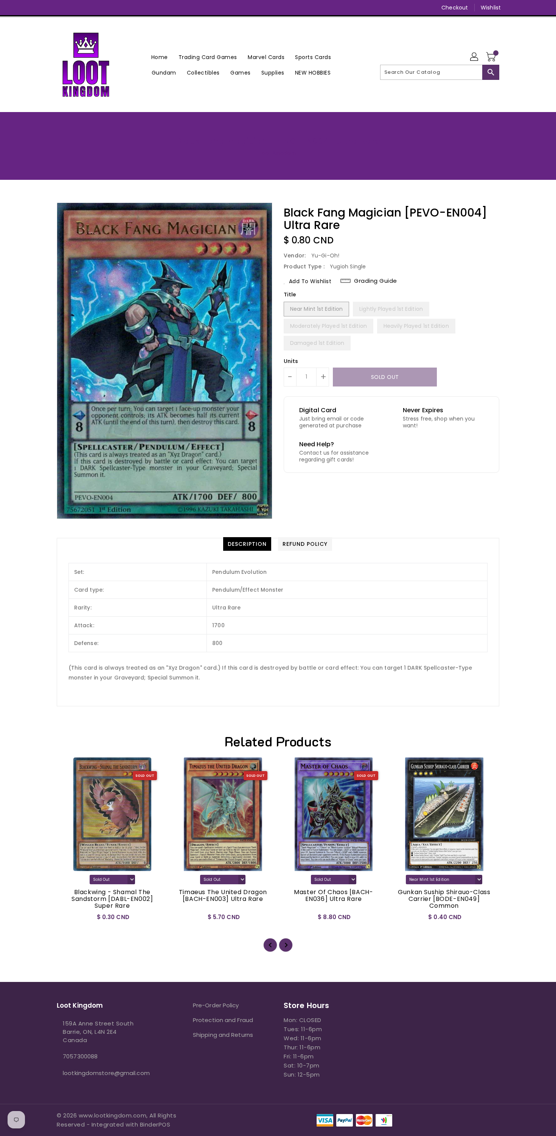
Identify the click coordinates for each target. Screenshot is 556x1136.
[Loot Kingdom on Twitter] (60, 7)
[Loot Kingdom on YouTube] (89, 7)
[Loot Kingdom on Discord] (103, 7)
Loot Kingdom (277, 153)
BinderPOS (155, 1124)
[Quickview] (68, 919)
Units (291, 361)
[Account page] (474, 57)
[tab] (247, 544)
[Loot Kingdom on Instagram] (75, 7)
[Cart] (491, 57)
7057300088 (80, 1056)
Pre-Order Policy (216, 1005)
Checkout (454, 7)
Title (290, 294)
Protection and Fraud (223, 1020)
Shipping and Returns (223, 1035)
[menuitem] (159, 57)
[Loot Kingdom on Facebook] (46, 7)
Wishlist (491, 7)
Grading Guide (375, 281)
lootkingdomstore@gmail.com (106, 1073)
